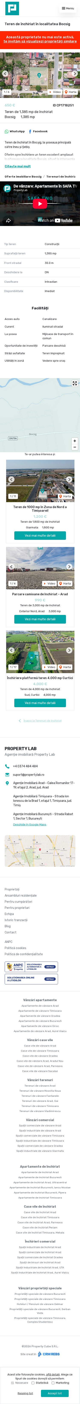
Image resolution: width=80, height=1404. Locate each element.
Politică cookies (15, 948)
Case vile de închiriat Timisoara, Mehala (40, 1232)
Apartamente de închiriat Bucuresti (40, 1177)
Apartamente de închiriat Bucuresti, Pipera (40, 1192)
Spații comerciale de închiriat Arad (40, 1252)
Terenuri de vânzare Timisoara (40, 1106)
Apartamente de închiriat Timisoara (40, 1197)
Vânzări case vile (40, 1040)
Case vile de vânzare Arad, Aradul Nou (40, 1061)
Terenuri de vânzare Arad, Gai (40, 1101)
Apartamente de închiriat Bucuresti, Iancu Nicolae (40, 1187)
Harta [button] (72, 92)
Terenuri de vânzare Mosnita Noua (40, 1090)
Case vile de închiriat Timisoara (40, 1217)
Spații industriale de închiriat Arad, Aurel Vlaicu (40, 1272)
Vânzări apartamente (40, 1000)
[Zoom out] (75, 447)
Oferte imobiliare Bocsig (23, 176)
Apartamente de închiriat (40, 1166)
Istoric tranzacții (16, 920)
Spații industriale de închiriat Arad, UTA (40, 1267)
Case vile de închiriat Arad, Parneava (40, 1222)
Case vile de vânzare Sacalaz (40, 1071)
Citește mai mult (18, 166)
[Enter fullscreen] (75, 383)
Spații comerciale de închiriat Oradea (40, 1257)
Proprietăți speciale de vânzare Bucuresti (40, 1293)
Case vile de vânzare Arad (40, 1045)
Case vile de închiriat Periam (40, 1227)
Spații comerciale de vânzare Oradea (40, 1145)
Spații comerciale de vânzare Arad (40, 1125)
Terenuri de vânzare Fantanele (40, 1095)
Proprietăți (12, 889)
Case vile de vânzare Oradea (40, 1055)
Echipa (9, 914)
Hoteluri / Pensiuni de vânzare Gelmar (40, 1304)
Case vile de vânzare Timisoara (40, 1050)
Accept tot (55, 1393)
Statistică (42, 1382)
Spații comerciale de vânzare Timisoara (40, 1135)
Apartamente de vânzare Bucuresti (40, 1021)
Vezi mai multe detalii (40, 535)
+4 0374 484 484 (25, 766)
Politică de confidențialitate (24, 954)
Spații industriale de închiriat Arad (40, 1247)
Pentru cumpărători (18, 902)
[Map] (40, 415)
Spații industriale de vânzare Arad (40, 1130)
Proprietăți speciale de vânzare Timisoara (40, 1299)
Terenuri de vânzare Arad (40, 1085)
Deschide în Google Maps (29, 824)
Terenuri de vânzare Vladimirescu (40, 1111)
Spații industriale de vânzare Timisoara (40, 1140)
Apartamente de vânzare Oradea (40, 1015)
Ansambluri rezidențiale (21, 895)
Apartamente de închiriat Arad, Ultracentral (40, 1182)
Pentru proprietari (17, 908)
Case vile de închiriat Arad (40, 1212)
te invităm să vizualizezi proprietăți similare (40, 41)
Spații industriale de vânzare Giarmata (40, 1150)
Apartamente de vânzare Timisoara (40, 1010)
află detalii (53, 1374)
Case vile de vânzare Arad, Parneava (40, 1066)
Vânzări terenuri (40, 1080)
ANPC (8, 942)
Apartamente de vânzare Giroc (40, 1026)
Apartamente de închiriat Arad (40, 1172)
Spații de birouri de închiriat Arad (40, 1262)
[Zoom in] (75, 441)
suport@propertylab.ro (28, 775)
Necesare (21, 1382)
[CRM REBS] (48, 1354)
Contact (10, 932)
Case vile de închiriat (40, 1206)
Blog (8, 926)
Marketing (62, 1382)
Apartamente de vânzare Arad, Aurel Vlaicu (40, 1031)
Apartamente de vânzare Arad (40, 1005)
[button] (5, 73)
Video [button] (56, 92)
